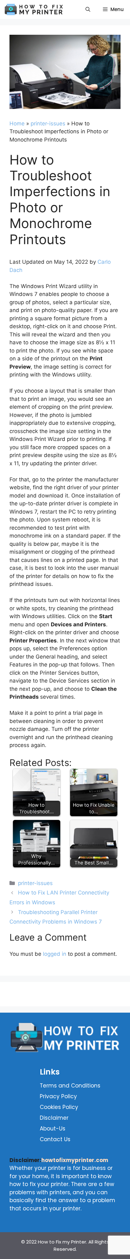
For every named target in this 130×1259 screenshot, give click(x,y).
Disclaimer (54, 1118)
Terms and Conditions (69, 1085)
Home (17, 123)
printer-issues (48, 123)
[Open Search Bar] (88, 9)
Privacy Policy (58, 1096)
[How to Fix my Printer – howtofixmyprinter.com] (35, 9)
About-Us (52, 1128)
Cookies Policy (59, 1107)
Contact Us (55, 1139)
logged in (54, 954)
